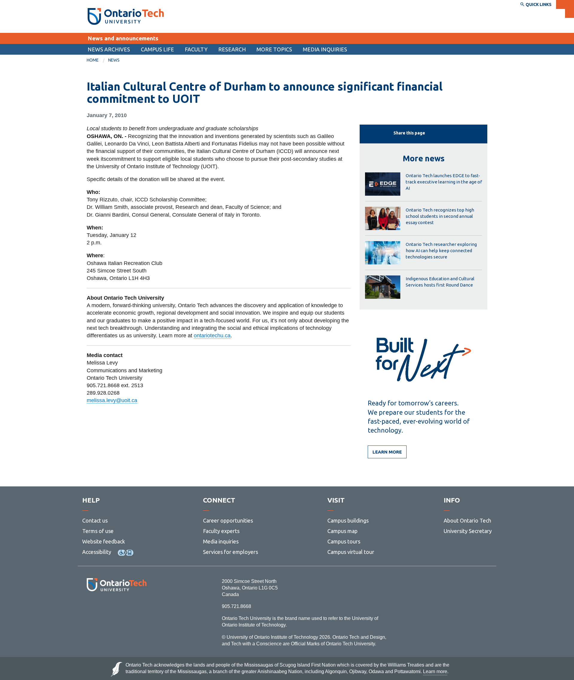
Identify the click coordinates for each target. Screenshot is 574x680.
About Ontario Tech (467, 520)
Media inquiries (325, 49)
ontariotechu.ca (212, 336)
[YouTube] (143, 607)
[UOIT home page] (126, 16)
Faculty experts (221, 531)
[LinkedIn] (130, 607)
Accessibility (96, 552)
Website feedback (103, 541)
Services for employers (230, 552)
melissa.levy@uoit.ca (112, 400)
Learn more (387, 451)
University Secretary (468, 531)
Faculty (196, 49)
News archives (109, 49)
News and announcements (123, 38)
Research (232, 49)
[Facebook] (90, 607)
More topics (274, 49)
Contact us (95, 520)
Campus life (157, 49)
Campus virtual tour (350, 552)
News (114, 60)
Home (93, 60)
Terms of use (98, 531)
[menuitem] (108, 49)
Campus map (342, 531)
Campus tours (343, 541)
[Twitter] (103, 607)
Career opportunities (228, 520)
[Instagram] (116, 607)
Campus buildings (348, 520)
